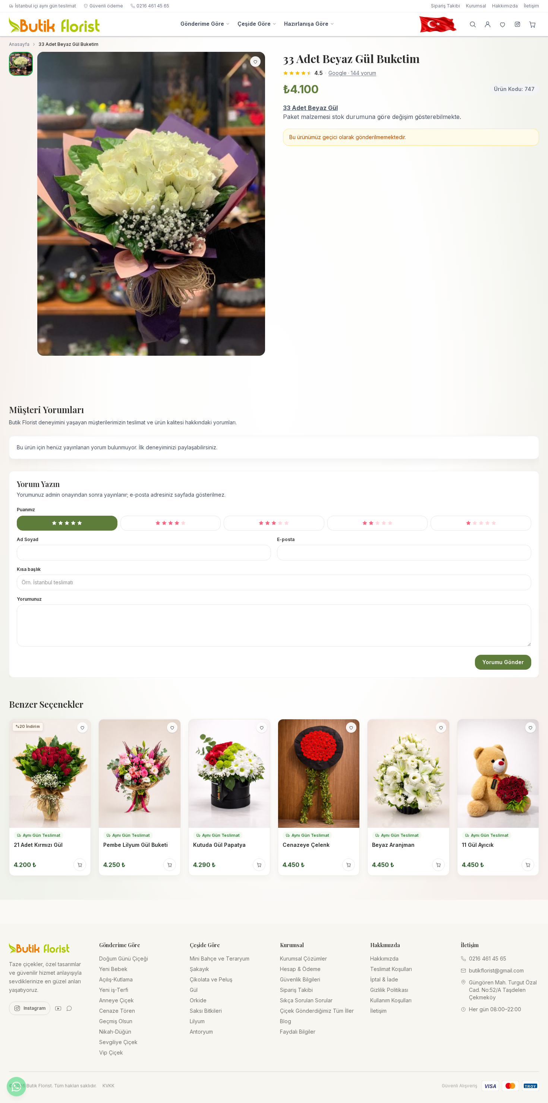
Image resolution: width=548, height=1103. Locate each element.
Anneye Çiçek (116, 1000)
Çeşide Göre (254, 24)
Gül (194, 990)
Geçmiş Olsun (115, 1021)
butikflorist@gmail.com (496, 970)
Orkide (198, 1000)
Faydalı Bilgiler (297, 1031)
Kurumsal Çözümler (303, 958)
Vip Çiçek (111, 1052)
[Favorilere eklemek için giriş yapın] (255, 61)
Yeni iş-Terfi (113, 990)
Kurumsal (476, 6)
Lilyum (197, 1021)
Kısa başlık (29, 569)
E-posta (286, 539)
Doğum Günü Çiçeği (123, 958)
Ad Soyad (27, 539)
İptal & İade (384, 979)
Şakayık (199, 969)
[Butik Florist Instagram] (517, 24)
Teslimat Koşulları (391, 969)
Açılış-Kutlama (116, 979)
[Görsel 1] (21, 64)
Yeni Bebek (113, 969)
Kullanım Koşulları (391, 1000)
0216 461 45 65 (152, 6)
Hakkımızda (505, 6)
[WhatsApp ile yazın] (16, 1086)
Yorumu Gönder (503, 662)
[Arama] (472, 24)
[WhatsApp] (69, 1008)
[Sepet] (532, 24)
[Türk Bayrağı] (437, 24)
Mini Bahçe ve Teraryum (219, 958)
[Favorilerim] (502, 24)
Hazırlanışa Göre (306, 24)
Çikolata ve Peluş (211, 979)
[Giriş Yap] (487, 24)
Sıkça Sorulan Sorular (306, 1000)
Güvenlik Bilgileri (300, 979)
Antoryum (201, 1031)
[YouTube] (58, 1008)
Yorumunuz (29, 598)
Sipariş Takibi (445, 6)
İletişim (531, 6)
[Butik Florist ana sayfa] (39, 947)
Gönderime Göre (202, 24)
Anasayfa (19, 44)
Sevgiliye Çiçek (118, 1042)
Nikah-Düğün (115, 1031)
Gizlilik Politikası (389, 990)
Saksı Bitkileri (206, 1011)
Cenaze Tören (117, 1011)
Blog (285, 1021)
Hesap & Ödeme (300, 969)
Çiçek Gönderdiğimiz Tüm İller (317, 1011)
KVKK (108, 1085)
